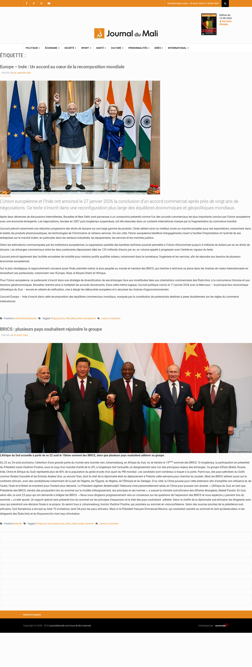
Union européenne (86, 318)
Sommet (89, 523)
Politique (32, 48)
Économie (51, 48)
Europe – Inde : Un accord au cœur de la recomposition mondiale (62, 66)
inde (67, 318)
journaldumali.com (60, 625)
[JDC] (126, 33)
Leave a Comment (110, 318)
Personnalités (138, 48)
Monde (33, 318)
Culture (116, 48)
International (177, 48)
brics (61, 318)
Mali (73, 318)
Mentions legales (32, 614)
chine (68, 523)
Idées (157, 48)
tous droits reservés (80, 625)
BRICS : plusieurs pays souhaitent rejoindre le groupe (51, 329)
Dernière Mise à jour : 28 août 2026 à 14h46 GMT (193, 3)
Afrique (54, 318)
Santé (100, 48)
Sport (85, 48)
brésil (55, 523)
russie (80, 523)
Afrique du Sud (43, 523)
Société (69, 48)
